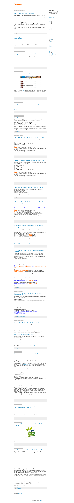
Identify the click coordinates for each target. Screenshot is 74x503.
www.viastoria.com (20, 467)
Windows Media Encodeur (27, 364)
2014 (50, 28)
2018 (50, 23)
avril (50, 42)
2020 (50, 21)
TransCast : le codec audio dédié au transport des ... (54, 35)
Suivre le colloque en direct (18, 109)
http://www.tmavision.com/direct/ (24, 441)
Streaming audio (51, 56)
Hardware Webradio (52, 54)
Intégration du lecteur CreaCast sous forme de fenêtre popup (29, 160)
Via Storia (23, 90)
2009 (50, 46)
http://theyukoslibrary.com (18, 415)
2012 (50, 30)
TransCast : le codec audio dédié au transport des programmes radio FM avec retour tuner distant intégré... (29, 12)
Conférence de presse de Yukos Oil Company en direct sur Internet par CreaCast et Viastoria (28, 406)
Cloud (50, 52)
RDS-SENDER (23, 285)
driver (20, 363)
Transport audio (51, 58)
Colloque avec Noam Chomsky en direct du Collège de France (29, 104)
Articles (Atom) (20, 493)
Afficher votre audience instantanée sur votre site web (27, 322)
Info (17, 112)
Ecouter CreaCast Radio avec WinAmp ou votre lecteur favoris (23, 243)
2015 (50, 27)
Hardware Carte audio (52, 53)
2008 (50, 47)
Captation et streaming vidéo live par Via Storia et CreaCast (28, 449)
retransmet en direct (36, 40)
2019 (50, 22)
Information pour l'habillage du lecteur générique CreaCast (28, 187)
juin (50, 40)
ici (30, 368)
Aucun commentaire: (22, 33)
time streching (24, 23)
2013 (50, 29)
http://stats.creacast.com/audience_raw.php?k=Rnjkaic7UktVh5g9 (24, 334)
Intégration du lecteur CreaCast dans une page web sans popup (29, 137)
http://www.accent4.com (32, 345)
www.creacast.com (51, 17)
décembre (51, 34)
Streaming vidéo (19, 488)
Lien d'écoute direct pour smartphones (23, 117)
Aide (17, 132)
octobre (51, 39)
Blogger (41, 500)
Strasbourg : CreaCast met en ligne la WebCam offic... (54, 37)
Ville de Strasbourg (26, 40)
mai (50, 41)
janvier (51, 45)
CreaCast (18, 4)
